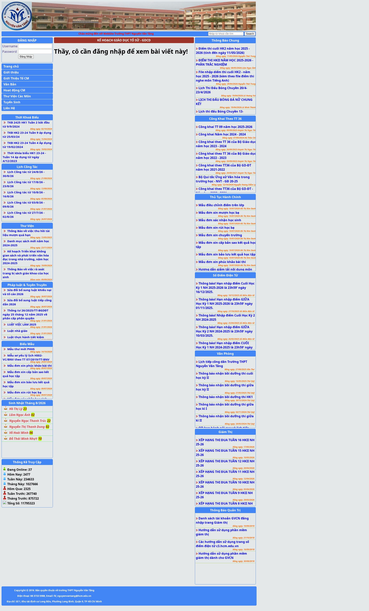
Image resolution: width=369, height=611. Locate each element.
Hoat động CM (14, 90)
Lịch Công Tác (27, 167)
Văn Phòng (225, 353)
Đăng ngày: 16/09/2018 (243, 549)
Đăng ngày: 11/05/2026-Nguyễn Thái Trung (236, 56)
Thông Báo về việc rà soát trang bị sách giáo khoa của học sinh (26, 273)
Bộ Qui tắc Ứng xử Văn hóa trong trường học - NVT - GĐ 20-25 (223, 179)
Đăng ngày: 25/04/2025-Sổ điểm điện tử (236, 323)
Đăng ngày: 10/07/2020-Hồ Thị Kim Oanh (237, 208)
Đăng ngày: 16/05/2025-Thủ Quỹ (239, 381)
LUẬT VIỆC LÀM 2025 (21, 324)
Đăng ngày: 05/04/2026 (243, 489)
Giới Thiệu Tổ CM (16, 78)
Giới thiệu (11, 72)
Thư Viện (27, 226)
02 (33, 415)
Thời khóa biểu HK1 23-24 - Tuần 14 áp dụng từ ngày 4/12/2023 (24, 157)
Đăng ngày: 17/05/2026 (243, 447)
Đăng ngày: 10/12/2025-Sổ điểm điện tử (236, 295)
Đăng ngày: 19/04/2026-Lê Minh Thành (238, 107)
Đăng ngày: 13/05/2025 (41, 237)
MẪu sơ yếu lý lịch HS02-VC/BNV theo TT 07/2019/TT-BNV (26, 357)
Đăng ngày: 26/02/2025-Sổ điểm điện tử (236, 339)
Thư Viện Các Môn (17, 96)
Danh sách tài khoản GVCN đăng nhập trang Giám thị (222, 520)
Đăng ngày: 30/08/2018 (243, 561)
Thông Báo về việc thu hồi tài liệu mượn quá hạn (26, 233)
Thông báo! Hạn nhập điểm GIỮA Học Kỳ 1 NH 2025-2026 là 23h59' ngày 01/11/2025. (224, 303)
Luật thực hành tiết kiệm (25, 337)
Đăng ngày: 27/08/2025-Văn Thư (239, 369)
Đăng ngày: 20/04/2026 (243, 468)
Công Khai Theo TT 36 (225, 119)
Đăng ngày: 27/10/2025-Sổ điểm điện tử (236, 311)
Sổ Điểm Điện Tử (225, 275)
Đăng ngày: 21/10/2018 (243, 537)
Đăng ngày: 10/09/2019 (243, 526)
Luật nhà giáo (17, 331)
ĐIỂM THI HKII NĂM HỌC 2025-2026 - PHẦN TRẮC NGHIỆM (224, 62)
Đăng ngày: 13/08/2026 (41, 188)
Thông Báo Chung (225, 40)
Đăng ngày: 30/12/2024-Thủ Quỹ (239, 400)
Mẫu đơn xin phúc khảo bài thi (29, 365)
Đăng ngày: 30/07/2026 (41, 296)
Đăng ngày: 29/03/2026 (243, 499)
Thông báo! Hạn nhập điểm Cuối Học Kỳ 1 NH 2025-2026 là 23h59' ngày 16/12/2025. (225, 287)
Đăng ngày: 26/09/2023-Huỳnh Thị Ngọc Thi (236, 149)
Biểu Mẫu (27, 344)
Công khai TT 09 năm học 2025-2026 (225, 127)
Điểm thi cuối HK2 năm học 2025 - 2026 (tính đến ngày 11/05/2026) (223, 50)
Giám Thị (225, 432)
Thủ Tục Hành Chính (225, 197)
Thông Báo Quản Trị (225, 510)
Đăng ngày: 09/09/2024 (41, 279)
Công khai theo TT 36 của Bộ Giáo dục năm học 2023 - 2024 (226, 144)
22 (49, 421)
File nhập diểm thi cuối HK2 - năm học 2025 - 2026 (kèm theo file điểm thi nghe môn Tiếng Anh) (225, 76)
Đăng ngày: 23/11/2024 (41, 247)
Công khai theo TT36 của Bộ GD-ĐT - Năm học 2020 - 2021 (224, 191)
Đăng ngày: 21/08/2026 (41, 178)
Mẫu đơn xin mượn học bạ (219, 212)
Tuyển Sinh (11, 102)
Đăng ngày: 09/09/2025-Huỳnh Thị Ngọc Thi (236, 130)
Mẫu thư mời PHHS (21, 349)
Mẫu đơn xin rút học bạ (24, 392)
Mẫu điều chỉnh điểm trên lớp (221, 205)
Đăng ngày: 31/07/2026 (41, 209)
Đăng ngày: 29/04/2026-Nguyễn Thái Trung (236, 84)
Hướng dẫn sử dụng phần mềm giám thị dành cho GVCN (221, 555)
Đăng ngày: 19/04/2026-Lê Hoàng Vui (238, 95)
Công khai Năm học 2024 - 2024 (222, 134)
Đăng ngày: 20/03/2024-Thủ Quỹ (239, 423)
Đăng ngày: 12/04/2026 (243, 478)
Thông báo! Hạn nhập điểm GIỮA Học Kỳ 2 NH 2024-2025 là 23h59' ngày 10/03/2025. (224, 331)
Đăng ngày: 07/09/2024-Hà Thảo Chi (239, 137)
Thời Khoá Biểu (27, 117)
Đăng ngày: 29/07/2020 (41, 362)
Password (9, 51)
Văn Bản (9, 84)
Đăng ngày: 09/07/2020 (41, 368)
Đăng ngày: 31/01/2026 (41, 320)
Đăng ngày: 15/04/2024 (41, 139)
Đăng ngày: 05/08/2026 (41, 198)
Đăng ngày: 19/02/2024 (41, 149)
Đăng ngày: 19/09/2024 (41, 265)
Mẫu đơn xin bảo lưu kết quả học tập (227, 254)
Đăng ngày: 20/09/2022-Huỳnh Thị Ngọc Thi (236, 161)
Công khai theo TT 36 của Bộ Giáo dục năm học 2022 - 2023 (226, 155)
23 (25, 409)
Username (9, 46)
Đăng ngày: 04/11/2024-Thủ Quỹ (239, 412)
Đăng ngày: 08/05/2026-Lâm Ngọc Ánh (238, 68)
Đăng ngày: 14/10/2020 (41, 351)
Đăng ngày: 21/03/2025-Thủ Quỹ (239, 392)
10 (40, 439)
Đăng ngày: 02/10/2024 (41, 129)
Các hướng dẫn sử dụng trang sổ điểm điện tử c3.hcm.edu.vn (222, 544)
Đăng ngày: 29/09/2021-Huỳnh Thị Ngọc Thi (236, 173)
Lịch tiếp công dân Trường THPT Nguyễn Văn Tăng (221, 364)
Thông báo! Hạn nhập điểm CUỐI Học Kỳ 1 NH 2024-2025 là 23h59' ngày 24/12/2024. (224, 347)
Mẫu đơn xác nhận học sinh (220, 220)
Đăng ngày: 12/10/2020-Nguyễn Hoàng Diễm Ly (234, 184)
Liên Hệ (9, 108)
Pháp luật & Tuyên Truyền (27, 285)
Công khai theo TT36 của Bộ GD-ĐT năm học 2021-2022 (223, 167)
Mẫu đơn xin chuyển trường (220, 235)
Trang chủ (11, 66)
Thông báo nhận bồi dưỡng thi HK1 (226, 397)
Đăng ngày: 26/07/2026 (41, 219)
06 (31, 433)
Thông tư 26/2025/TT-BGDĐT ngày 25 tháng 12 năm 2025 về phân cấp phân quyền (25, 314)
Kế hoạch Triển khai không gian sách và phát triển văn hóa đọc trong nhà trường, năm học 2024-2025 (26, 257)
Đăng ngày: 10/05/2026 (243, 457)
